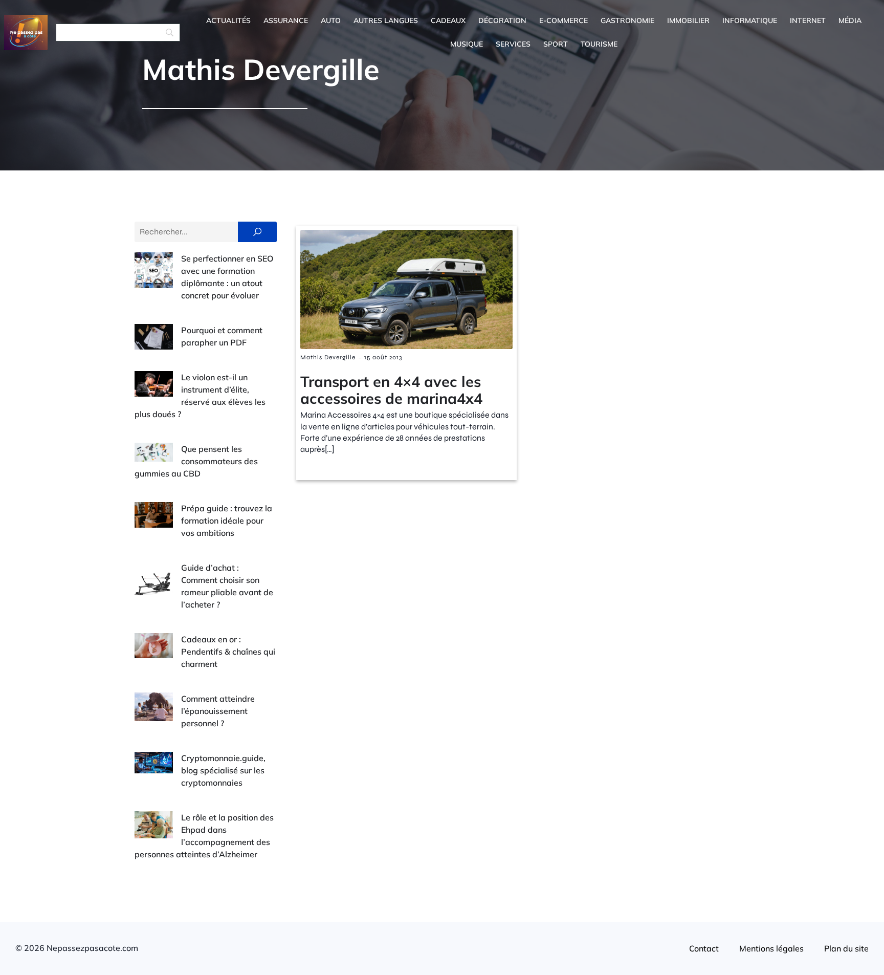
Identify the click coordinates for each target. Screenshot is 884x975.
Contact (704, 948)
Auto (331, 20)
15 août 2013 (383, 357)
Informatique (749, 20)
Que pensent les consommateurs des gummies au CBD (196, 461)
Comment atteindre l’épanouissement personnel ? (218, 711)
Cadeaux (448, 20)
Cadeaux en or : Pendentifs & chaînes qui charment (228, 651)
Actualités (228, 20)
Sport (555, 44)
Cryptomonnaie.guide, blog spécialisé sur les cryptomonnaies (223, 770)
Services (513, 44)
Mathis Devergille (328, 357)
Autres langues (385, 20)
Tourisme (599, 44)
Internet (808, 20)
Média (849, 20)
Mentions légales (771, 948)
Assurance (285, 20)
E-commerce (563, 20)
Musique (466, 44)
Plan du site (846, 948)
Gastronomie (627, 20)
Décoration (502, 20)
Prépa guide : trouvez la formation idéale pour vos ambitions (226, 520)
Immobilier (688, 20)
